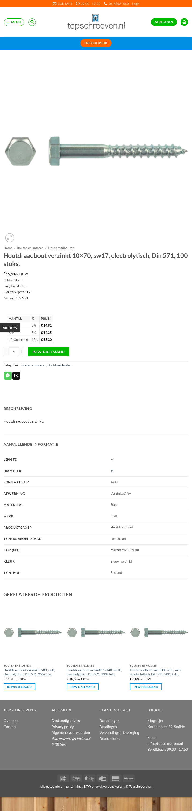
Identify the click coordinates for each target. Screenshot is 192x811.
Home (8, 248)
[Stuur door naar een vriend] (16, 376)
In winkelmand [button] (19, 686)
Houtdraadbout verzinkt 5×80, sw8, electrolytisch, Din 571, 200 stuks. (29, 672)
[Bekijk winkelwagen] (184, 22)
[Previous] (3, 651)
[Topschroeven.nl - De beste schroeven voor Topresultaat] (96, 22)
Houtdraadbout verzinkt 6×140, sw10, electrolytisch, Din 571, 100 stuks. (94, 672)
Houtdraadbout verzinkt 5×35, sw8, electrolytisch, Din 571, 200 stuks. (155, 672)
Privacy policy (63, 726)
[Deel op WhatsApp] (8, 376)
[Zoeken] (32, 22)
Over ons (11, 720)
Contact (10, 726)
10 (112, 471)
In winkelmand (49, 352)
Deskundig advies (66, 720)
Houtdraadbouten (61, 248)
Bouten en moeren (30, 248)
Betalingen (108, 726)
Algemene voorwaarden (71, 732)
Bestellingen (109, 720)
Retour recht (110, 738)
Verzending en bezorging (119, 732)
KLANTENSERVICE (115, 709)
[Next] (188, 651)
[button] (135, 3)
